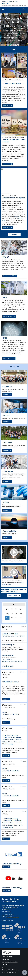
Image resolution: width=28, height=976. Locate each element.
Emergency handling (11, 962)
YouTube (5, 890)
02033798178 (8, 659)
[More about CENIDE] (14, 247)
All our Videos (12, 595)
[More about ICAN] (14, 328)
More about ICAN (7, 358)
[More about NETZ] (14, 288)
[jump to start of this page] (24, 972)
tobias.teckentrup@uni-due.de (13, 661)
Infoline (6, 959)
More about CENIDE (8, 276)
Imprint (7, 964)
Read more (6, 394)
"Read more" (6, 105)
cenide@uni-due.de (13, 917)
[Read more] (14, 377)
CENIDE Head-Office (9, 902)
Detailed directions (7, 920)
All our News (13, 234)
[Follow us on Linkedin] (14, 854)
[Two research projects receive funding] (14, 122)
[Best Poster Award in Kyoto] (14, 65)
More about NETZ (8, 316)
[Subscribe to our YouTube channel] (14, 878)
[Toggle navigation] (3, 10)
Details (5, 699)
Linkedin (5, 867)
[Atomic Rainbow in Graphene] (14, 181)
